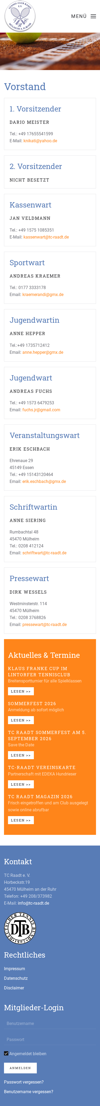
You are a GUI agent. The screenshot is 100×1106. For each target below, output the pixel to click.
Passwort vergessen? (24, 1082)
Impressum (14, 968)
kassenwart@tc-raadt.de (46, 237)
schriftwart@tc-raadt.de (44, 552)
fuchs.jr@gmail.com (41, 409)
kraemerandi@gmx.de (42, 294)
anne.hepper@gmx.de (42, 352)
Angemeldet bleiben (27, 1053)
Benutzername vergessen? (28, 1091)
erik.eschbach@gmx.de (44, 481)
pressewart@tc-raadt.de (44, 624)
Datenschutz (16, 978)
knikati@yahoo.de (40, 140)
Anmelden (20, 1068)
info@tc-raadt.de (33, 903)
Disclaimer (14, 987)
